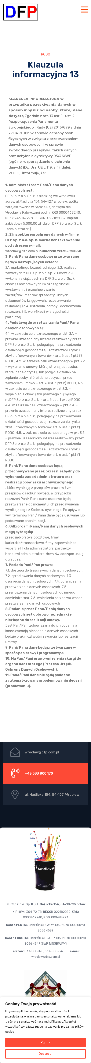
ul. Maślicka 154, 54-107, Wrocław (52, 795)
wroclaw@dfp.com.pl (42, 752)
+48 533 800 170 (39, 773)
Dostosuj (45, 1054)
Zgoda (45, 1042)
